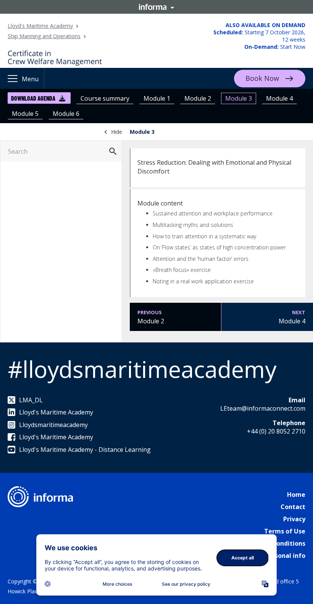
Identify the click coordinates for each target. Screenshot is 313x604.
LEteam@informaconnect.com (262, 408)
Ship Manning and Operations (44, 36)
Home (296, 494)
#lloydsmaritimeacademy (142, 369)
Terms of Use (284, 531)
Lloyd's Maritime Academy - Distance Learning (85, 449)
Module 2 (197, 98)
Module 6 (66, 113)
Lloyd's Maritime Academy (40, 25)
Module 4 (279, 98)
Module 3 (238, 98)
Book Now (262, 78)
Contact (293, 507)
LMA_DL (31, 400)
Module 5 (25, 113)
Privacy (294, 519)
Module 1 (157, 98)
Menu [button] (30, 79)
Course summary (105, 98)
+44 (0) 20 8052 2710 (276, 431)
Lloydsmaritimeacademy (53, 425)
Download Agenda (33, 98)
